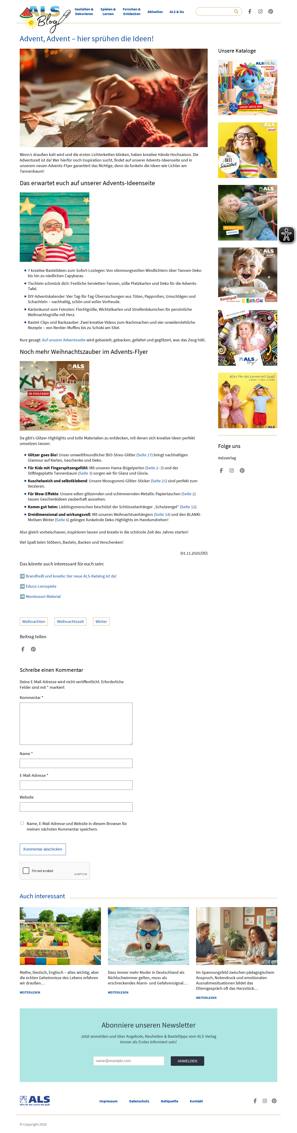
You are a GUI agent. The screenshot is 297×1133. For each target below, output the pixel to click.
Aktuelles (155, 11)
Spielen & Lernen (108, 11)
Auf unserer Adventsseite (64, 340)
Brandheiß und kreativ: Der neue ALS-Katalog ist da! (71, 576)
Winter (101, 621)
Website (27, 797)
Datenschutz (139, 1101)
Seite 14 (162, 514)
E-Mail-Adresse (34, 775)
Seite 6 (62, 519)
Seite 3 (85, 473)
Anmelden (187, 1061)
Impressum (108, 1101)
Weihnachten (33, 621)
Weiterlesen (30, 992)
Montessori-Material (43, 596)
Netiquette (169, 1101)
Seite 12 (188, 506)
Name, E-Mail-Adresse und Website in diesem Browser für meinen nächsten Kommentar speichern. (77, 826)
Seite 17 (145, 454)
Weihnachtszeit (70, 621)
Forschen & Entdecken (132, 11)
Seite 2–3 (154, 467)
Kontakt (196, 1101)
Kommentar (31, 697)
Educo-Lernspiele (41, 586)
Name (26, 753)
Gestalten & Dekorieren (84, 11)
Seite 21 (159, 480)
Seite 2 (188, 493)
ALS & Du (177, 11)
